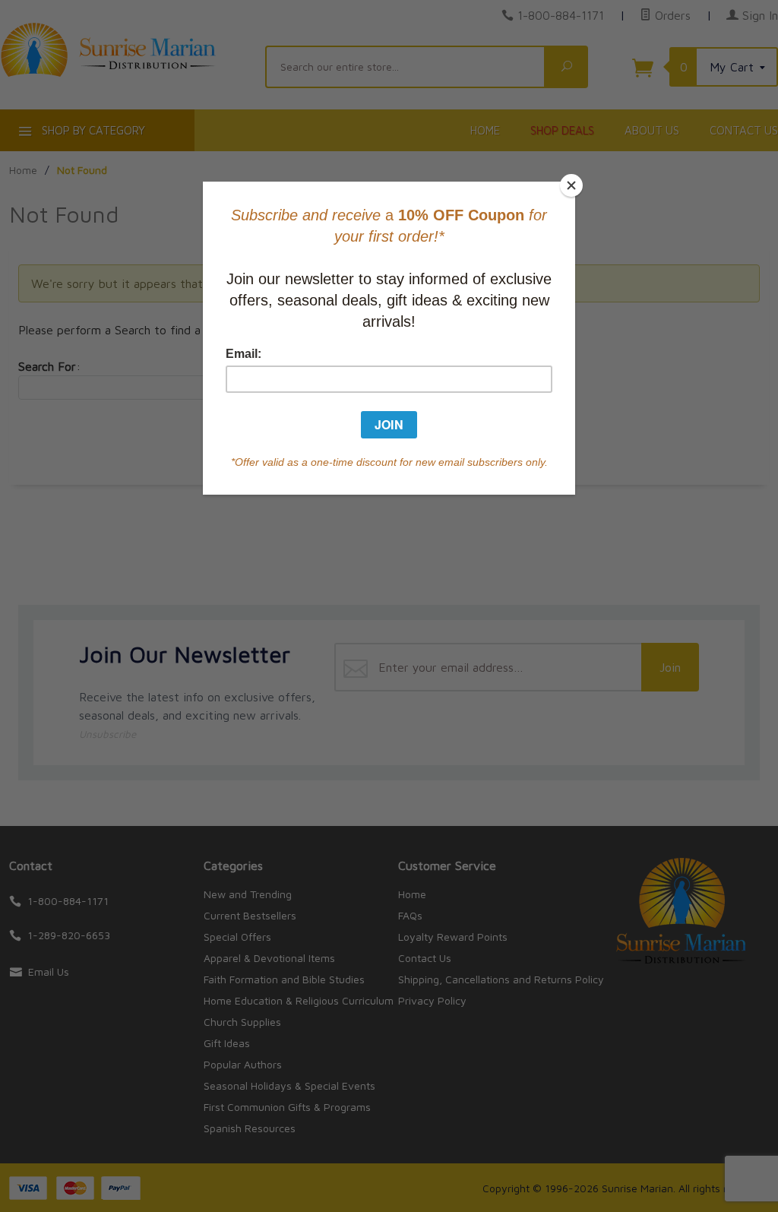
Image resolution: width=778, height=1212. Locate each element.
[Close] (571, 185)
